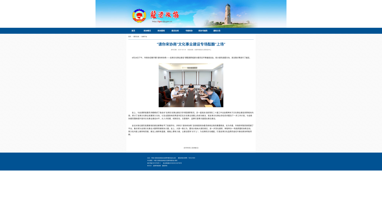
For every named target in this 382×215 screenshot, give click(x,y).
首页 (133, 31)
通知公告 (216, 31)
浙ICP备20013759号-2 (154, 163)
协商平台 (144, 36)
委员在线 (175, 31)
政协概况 (147, 31)
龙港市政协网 (157, 165)
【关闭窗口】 (195, 148)
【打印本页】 (187, 148)
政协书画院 (202, 31)
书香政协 (189, 31)
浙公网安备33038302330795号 (172, 163)
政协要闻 (161, 31)
